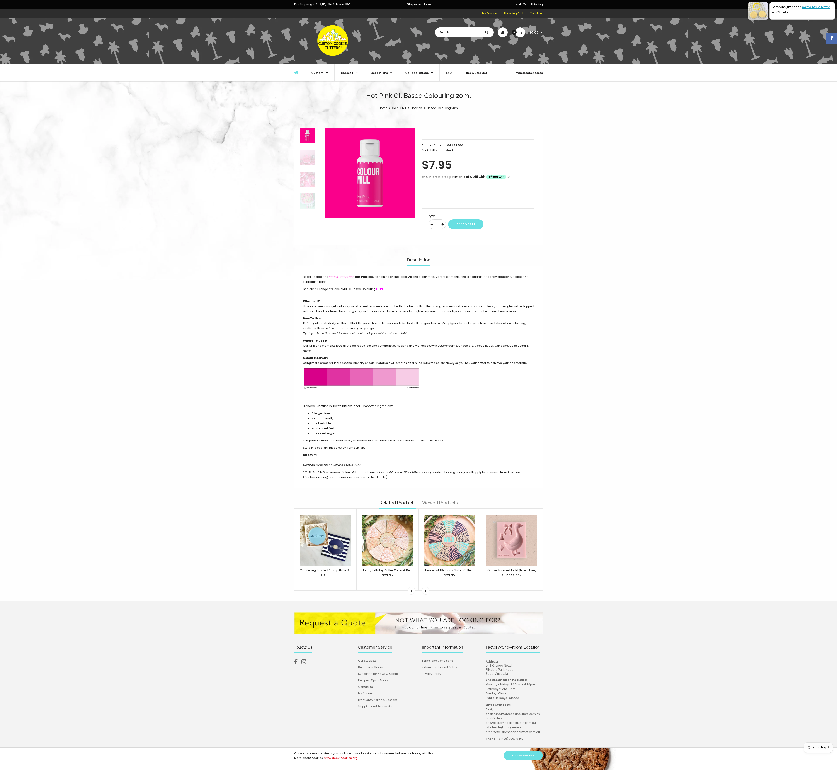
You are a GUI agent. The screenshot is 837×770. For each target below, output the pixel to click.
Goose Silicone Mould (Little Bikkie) (511, 570)
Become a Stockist (371, 667)
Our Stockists (367, 661)
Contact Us (366, 687)
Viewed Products (440, 502)
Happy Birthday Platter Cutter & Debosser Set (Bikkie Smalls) (404, 570)
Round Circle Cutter (816, 7)
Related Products (397, 502)
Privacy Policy (431, 674)
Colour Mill (399, 108)
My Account (490, 13)
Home (383, 108)
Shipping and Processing (375, 706)
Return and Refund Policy (439, 667)
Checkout (536, 13)
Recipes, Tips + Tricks (373, 680)
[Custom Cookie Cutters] (333, 59)
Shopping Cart (513, 13)
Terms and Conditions (437, 661)
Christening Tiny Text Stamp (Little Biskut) (328, 570)
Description (418, 259)
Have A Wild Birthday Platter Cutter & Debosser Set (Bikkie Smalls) (470, 570)
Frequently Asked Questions (378, 700)
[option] (370, 173)
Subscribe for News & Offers (378, 674)
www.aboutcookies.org (340, 758)
